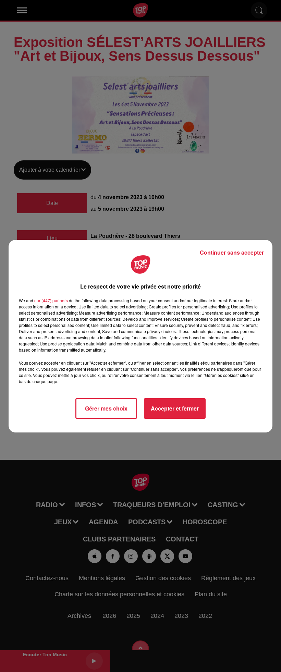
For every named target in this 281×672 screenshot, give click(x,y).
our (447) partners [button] (51, 300)
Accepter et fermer (175, 408)
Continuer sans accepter (232, 252)
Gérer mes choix (106, 408)
